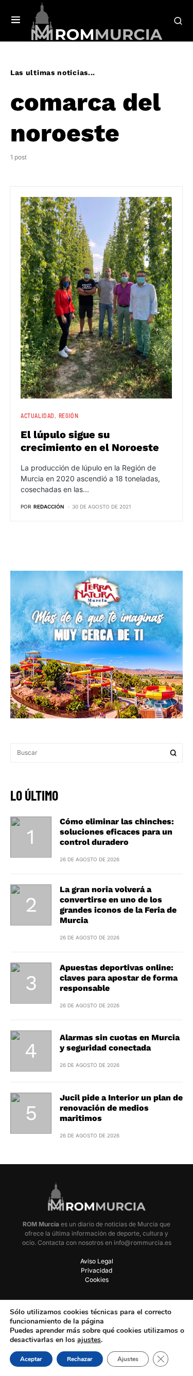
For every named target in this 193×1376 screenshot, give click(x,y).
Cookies (97, 1279)
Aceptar (31, 1359)
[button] (15, 20)
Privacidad (96, 1270)
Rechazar (80, 1359)
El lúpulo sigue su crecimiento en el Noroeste (90, 441)
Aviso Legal (96, 1261)
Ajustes (127, 1359)
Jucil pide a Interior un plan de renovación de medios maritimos (121, 1108)
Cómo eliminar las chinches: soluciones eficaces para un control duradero (117, 832)
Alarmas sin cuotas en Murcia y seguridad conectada (120, 1043)
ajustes (89, 1340)
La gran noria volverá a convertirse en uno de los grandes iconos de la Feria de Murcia (118, 904)
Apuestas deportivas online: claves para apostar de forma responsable (119, 978)
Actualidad (38, 415)
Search (173, 753)
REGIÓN (69, 415)
